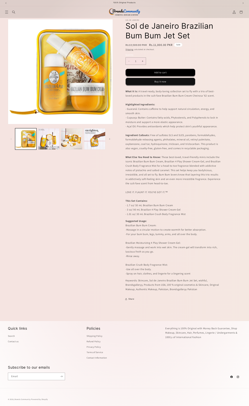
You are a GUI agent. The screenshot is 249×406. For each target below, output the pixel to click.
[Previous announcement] (6, 3)
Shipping (129, 49)
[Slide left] (11, 139)
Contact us (13, 341)
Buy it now (160, 81)
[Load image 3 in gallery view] (71, 139)
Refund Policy (94, 341)
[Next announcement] (243, 3)
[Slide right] (109, 139)
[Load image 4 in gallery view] (94, 139)
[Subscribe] (61, 376)
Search (11, 335)
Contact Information (97, 357)
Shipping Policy (94, 335)
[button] (6, 12)
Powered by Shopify (39, 399)
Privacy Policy (94, 346)
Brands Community (23, 399)
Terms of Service (95, 352)
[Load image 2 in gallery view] (48, 139)
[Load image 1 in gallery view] (25, 139)
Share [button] (131, 299)
